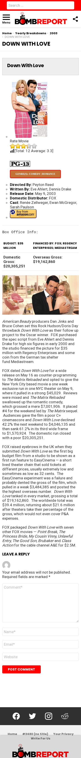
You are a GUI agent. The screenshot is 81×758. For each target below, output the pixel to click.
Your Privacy (63, 734)
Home (12, 734)
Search (69, 6)
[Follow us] (75, 19)
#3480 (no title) (35, 734)
